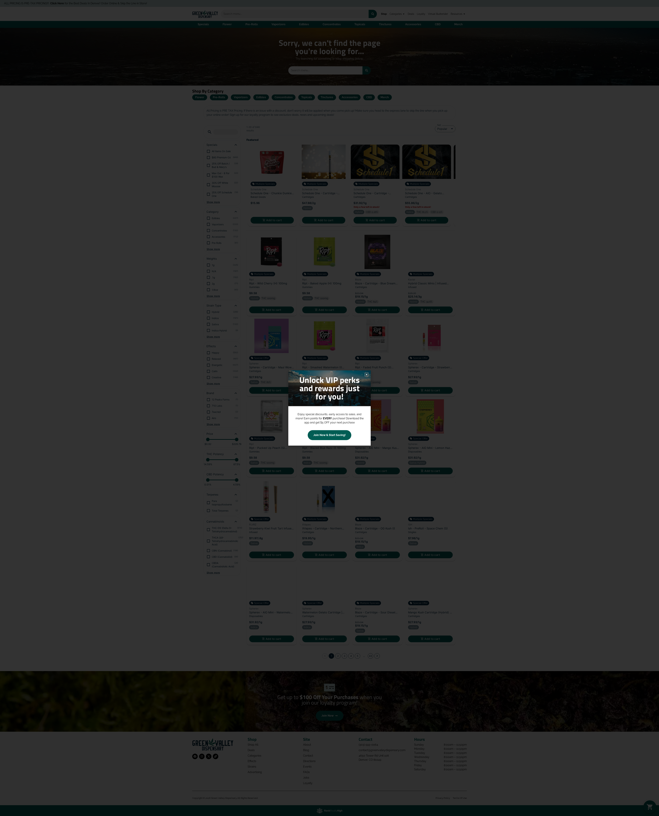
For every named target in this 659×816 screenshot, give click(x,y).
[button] (366, 374)
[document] (329, 408)
